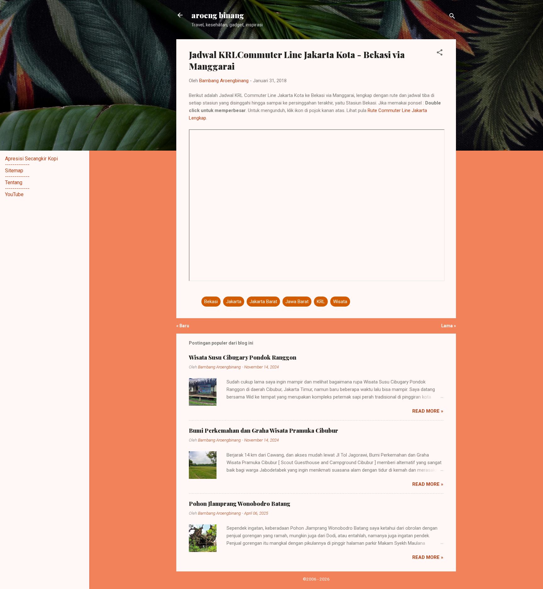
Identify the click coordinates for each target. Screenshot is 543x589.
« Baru (182, 325)
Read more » (427, 411)
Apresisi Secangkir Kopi (31, 159)
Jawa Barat (297, 301)
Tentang (13, 182)
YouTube (14, 194)
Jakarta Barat (263, 301)
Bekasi (211, 301)
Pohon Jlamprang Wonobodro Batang (239, 503)
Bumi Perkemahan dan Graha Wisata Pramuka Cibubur (263, 430)
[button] (439, 53)
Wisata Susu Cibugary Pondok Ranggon (242, 357)
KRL (321, 301)
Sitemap (14, 171)
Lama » (448, 325)
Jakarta (233, 301)
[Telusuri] (452, 17)
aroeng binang (217, 15)
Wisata (340, 301)
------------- (17, 165)
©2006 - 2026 (316, 578)
